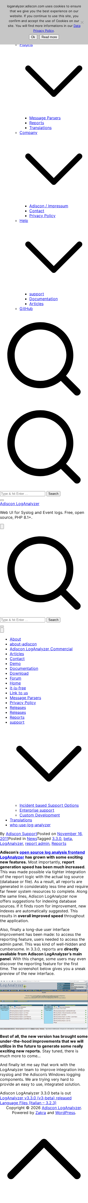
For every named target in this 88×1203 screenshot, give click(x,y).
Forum (15, 678)
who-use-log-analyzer (30, 824)
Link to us (19, 692)
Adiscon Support (21, 833)
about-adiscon (23, 643)
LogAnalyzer (11, 843)
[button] (54, 80)
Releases (18, 707)
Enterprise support (37, 810)
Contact (36, 210)
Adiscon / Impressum (48, 205)
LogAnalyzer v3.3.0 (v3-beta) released (36, 1097)
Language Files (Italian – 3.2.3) (28, 1102)
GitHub (26, 308)
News (32, 838)
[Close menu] (2, 630)
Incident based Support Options (49, 805)
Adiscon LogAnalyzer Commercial (41, 648)
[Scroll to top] (44, 1158)
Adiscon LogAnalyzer (19, 503)
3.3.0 (56, 838)
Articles (36, 303)
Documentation (43, 298)
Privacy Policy (42, 215)
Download (19, 673)
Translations (40, 127)
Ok (33, 37)
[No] (81, 22)
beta (68, 838)
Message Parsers (45, 117)
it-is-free (18, 687)
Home (15, 683)
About (15, 639)
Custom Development (40, 815)
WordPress (65, 1112)
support (36, 293)
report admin (37, 843)
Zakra (40, 1112)
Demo (15, 663)
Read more (49, 37)
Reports (36, 122)
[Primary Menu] (2, 526)
